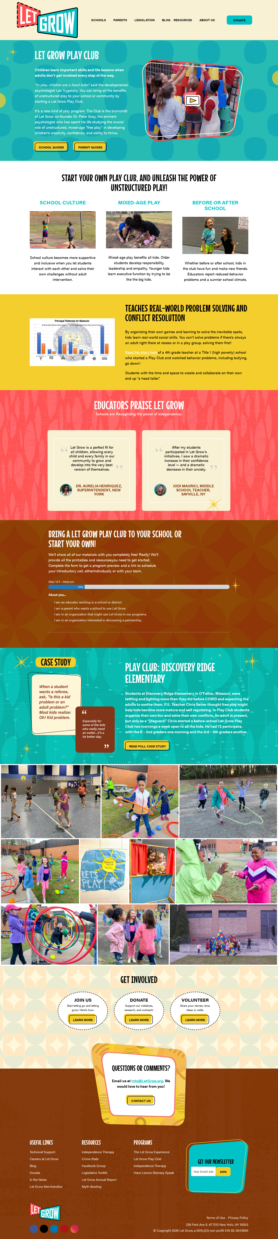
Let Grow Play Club (147, 1158)
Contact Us (141, 1100)
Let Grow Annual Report (99, 1179)
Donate (239, 20)
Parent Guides (90, 147)
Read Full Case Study (147, 746)
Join (223, 1171)
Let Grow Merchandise (46, 1186)
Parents (120, 20)
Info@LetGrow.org (147, 1080)
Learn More (83, 1019)
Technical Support (42, 1152)
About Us (207, 20)
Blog (166, 20)
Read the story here (141, 352)
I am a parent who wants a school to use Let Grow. (90, 608)
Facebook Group (94, 1165)
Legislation (145, 20)
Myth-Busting (91, 1186)
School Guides (51, 147)
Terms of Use (215, 1217)
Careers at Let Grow (44, 1158)
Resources (183, 20)
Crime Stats (90, 1158)
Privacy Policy (238, 1217)
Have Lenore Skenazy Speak (154, 1172)
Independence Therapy (98, 1152)
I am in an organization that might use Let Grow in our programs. (100, 614)
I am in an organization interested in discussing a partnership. (98, 620)
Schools (98, 20)
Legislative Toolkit (94, 1172)
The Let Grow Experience (152, 1152)
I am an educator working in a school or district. (88, 602)
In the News (38, 1179)
